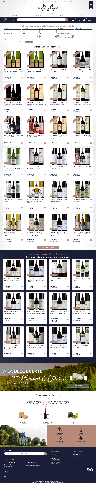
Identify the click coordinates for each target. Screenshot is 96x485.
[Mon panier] (91, 5)
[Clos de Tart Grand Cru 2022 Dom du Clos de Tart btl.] (13, 276)
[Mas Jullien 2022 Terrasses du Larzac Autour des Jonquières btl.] (59, 133)
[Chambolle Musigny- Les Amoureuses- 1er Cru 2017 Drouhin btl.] (36, 230)
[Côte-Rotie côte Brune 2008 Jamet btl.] (82, 197)
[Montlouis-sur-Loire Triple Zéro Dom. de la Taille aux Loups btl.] (13, 100)
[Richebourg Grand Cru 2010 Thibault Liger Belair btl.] (82, 309)
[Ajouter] (21, 77)
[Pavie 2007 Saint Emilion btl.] (82, 276)
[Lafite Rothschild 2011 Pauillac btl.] (13, 197)
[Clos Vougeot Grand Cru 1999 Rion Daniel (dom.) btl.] (36, 343)
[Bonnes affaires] (78, 380)
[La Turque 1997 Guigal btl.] (82, 165)
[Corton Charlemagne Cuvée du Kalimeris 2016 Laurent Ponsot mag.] (82, 230)
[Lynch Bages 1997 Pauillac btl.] (59, 276)
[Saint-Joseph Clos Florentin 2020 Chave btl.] (82, 67)
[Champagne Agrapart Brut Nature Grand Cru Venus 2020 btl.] (13, 67)
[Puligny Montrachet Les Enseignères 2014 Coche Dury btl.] (13, 230)
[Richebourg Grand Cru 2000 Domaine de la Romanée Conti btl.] (59, 230)
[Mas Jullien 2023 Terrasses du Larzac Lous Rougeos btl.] (82, 133)
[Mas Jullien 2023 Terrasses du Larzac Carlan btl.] (59, 100)
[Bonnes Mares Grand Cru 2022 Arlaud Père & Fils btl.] (59, 309)
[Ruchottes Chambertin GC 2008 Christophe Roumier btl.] (36, 309)
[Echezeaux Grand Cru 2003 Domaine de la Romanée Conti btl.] (36, 276)
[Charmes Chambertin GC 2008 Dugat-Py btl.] (59, 197)
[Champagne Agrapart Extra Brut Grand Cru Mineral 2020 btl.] (36, 67)
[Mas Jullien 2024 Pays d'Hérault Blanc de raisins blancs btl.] (82, 100)
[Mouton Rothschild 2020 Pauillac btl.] (82, 343)
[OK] (66, 19)
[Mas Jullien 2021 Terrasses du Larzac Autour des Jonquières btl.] (36, 100)
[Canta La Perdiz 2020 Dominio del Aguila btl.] (13, 133)
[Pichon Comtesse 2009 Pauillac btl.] (59, 67)
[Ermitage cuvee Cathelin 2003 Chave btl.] (36, 133)
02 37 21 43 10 (32, 462)
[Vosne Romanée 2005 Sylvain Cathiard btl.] (59, 165)
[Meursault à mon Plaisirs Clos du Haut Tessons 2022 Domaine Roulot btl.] (13, 165)
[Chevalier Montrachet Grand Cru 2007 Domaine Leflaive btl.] (36, 197)
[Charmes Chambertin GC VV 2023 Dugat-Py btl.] (13, 309)
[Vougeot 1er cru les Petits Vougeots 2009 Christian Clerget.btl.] (13, 343)
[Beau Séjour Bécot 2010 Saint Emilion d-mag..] (36, 165)
